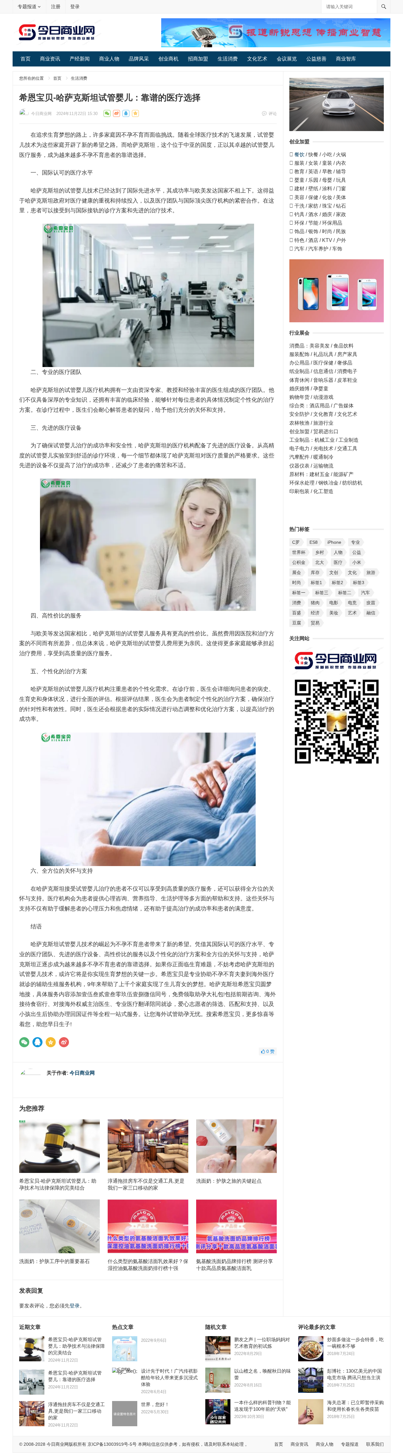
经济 (315, 612)
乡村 (319, 552)
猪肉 (315, 602)
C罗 (296, 542)
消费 (296, 602)
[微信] (24, 1042)
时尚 (296, 582)
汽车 (365, 592)
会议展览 (287, 58)
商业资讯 (50, 58)
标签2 (337, 582)
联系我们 (375, 1444)
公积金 (298, 562)
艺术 (352, 612)
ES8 (313, 542)
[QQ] (37, 1042)
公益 (356, 552)
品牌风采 (139, 58)
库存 (315, 572)
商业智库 (346, 58)
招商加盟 (198, 58)
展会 (296, 572)
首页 (25, 58)
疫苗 (370, 602)
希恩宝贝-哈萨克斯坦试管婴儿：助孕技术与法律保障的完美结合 (76, 1346)
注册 (55, 6)
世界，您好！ (155, 1404)
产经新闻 (80, 58)
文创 (333, 572)
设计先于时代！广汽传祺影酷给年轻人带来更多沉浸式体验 (169, 1377)
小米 (356, 562)
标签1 (316, 582)
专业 (355, 542)
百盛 (296, 612)
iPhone (334, 542)
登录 (75, 6)
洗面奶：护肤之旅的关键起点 (229, 1181)
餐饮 (299, 154)
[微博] (64, 1042)
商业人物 (109, 58)
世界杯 (298, 552)
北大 (319, 562)
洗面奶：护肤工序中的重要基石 (54, 1261)
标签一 (298, 592)
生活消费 (228, 58)
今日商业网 (41, 113)
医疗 (338, 562)
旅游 (370, 572)
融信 (370, 612)
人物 (338, 552)
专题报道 (27, 6)
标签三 (321, 592)
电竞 (352, 602)
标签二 (344, 592)
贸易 (315, 622)
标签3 (358, 582)
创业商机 (168, 58)
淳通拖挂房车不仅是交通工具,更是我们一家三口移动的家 (76, 1411)
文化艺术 (257, 58)
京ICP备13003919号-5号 (112, 1444)
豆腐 (296, 622)
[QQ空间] (51, 1042)
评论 (273, 113)
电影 (333, 602)
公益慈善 (316, 58)
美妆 (333, 612)
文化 (352, 572)
